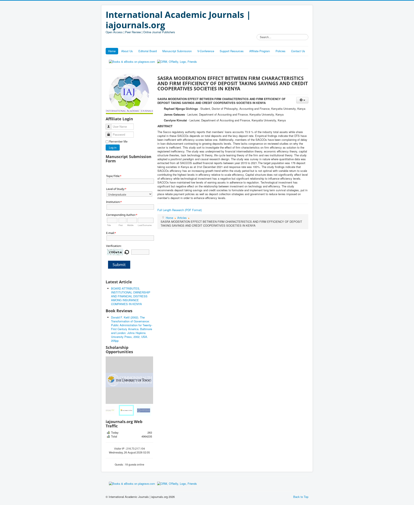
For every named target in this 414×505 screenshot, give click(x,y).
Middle (130, 225)
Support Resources (232, 51)
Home (112, 51)
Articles (182, 218)
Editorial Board (147, 51)
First (121, 225)
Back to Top (300, 497)
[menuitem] (112, 410)
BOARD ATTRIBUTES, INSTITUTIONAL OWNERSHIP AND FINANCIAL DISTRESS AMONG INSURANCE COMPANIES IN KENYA (130, 296)
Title (109, 225)
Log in (112, 147)
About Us (127, 51)
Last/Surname (145, 225)
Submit (119, 264)
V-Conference (205, 51)
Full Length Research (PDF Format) (179, 210)
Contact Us (298, 51)
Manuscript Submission (177, 51)
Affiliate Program (259, 51)
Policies (280, 51)
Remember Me (118, 141)
